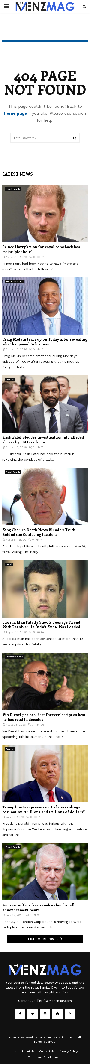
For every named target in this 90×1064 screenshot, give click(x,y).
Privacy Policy (68, 1051)
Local (9, 564)
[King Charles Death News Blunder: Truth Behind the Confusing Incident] (45, 496)
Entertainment (14, 281)
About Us (28, 1051)
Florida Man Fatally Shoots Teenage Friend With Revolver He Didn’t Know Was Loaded (41, 624)
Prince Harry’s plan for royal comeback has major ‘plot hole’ (41, 249)
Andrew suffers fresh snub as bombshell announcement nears (38, 907)
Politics (10, 379)
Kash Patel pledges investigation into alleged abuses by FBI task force (43, 439)
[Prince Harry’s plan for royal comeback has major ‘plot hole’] (45, 213)
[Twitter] (32, 1014)
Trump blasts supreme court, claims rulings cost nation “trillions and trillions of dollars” (43, 809)
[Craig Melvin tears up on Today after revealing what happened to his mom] (45, 306)
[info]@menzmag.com (54, 1000)
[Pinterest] (57, 1014)
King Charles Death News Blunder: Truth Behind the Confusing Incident (38, 532)
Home (13, 1051)
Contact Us (46, 1051)
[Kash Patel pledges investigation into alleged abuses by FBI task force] (45, 404)
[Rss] (70, 1014)
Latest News (17, 174)
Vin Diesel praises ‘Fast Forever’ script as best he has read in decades (43, 717)
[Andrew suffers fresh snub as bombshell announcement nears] (45, 871)
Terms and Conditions (43, 1057)
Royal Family (13, 189)
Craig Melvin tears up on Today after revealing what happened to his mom (44, 341)
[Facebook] (20, 1014)
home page (15, 113)
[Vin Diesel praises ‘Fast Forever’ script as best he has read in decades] (45, 681)
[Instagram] (45, 1014)
